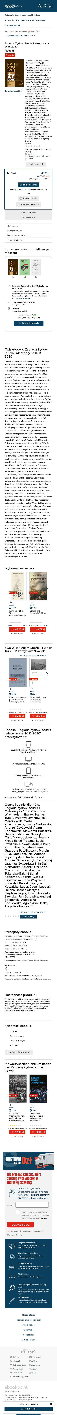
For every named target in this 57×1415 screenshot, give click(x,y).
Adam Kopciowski (33, 72)
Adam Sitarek (24, 291)
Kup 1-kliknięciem (29, 204)
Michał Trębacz (42, 79)
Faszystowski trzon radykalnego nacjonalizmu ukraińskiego (17, 1117)
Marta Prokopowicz (38, 68)
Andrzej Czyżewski (43, 70)
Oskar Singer (13, 702)
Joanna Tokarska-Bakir (35, 104)
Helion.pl (16, 1357)
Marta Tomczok (31, 103)
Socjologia (38, 975)
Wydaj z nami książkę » (28, 1253)
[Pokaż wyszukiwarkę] (40, 6)
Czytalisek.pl (17, 1373)
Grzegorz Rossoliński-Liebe (19, 1120)
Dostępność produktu (16, 235)
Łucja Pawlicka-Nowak (35, 82)
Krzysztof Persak (32, 112)
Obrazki (16, 308)
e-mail (10, 1204)
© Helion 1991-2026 (12, 1391)
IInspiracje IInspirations (23, 302)
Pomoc (38, 797)
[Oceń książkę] (38, 146)
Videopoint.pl (18, 1369)
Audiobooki (27, 15)
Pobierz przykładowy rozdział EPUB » (20, 952)
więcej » (44, 1218)
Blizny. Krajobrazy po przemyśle (38, 698)
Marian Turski (38, 63)
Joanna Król (31, 79)
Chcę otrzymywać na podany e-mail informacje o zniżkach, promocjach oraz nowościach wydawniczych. (35, 1214)
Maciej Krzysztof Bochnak (21, 305)
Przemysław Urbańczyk (17, 615)
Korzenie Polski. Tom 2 (16, 612)
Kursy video (10, 20)
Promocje (20, 20)
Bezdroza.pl (35, 1365)
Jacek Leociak (45, 115)
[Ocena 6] (39, 146)
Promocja (10, 55)
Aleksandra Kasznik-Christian (37, 101)
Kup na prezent (29, 198)
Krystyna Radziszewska (35, 92)
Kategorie (9, 15)
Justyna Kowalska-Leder (36, 113)
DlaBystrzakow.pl (19, 1365)
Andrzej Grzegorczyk (34, 95)
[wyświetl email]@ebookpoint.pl (35, 1397)
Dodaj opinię (28, 916)
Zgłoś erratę (10, 956)
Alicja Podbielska (32, 129)
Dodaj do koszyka (28, 185)
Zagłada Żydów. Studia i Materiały (36, 132)
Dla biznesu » (23, 1274)
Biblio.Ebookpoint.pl (20, 1377)
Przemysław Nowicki (34, 65)
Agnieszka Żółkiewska (34, 125)
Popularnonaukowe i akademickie (18, 975)
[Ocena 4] (34, 146)
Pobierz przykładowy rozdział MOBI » (20, 954)
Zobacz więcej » (14, 1235)
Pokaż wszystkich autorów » (22, 298)
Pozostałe (17, 972)
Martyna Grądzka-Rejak (35, 118)
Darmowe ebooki (12, 25)
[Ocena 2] (29, 146)
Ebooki (18, 15)
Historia (8, 972)
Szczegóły (14, 231)
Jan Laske (33, 613)
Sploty (33, 1373)
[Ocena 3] (31, 146)
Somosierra (35, 611)
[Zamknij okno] (51, 1404)
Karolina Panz (35, 1120)
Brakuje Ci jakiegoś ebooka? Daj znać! (32, 1285)
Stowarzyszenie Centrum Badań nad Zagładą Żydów (38, 138)
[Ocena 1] (26, 146)
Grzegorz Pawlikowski (40, 87)
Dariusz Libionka (40, 75)
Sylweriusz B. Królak (41, 98)
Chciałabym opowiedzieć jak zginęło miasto (37, 1115)
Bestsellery (40, 20)
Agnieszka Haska (42, 127)
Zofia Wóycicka (41, 110)
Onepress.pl (36, 1357)
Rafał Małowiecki (43, 613)
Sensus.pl (16, 1361)
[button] (47, 588)
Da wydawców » (25, 1263)
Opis (12, 226)
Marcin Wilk (22, 293)
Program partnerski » (27, 1242)
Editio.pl (34, 1361)
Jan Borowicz (38, 122)
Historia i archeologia (42, 979)
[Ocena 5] (37, 146)
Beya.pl (34, 1369)
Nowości (30, 20)
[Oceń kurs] (12, 916)
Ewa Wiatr (39, 61)
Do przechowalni (28, 217)
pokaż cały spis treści (19, 1052)
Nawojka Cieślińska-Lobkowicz (38, 77)
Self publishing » (25, 1297)
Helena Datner (31, 117)
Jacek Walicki (41, 89)
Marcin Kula (31, 89)
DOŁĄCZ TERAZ (21, 1224)
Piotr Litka (34, 84)
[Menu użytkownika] (45, 6)
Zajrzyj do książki (12, 91)
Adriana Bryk (31, 91)
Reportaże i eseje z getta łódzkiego (17, 698)
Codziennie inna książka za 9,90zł (19, 35)
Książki (37, 15)
